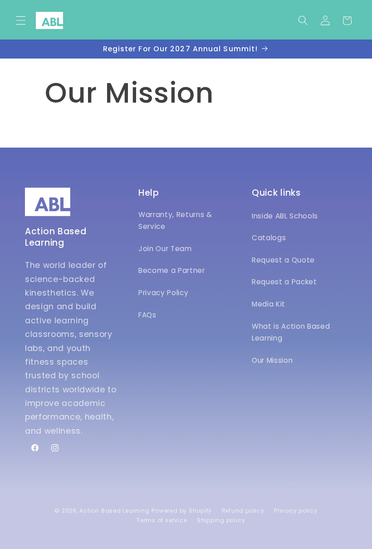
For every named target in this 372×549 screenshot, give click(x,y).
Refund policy (243, 510)
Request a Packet (284, 282)
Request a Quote (283, 260)
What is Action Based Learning (291, 332)
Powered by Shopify (182, 510)
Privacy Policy (163, 292)
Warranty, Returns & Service (175, 221)
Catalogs (269, 237)
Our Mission (272, 360)
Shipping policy (221, 520)
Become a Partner (171, 270)
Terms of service (162, 520)
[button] (21, 20)
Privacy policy (296, 510)
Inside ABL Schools (285, 216)
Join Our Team (165, 248)
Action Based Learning (114, 510)
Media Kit (268, 304)
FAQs (147, 315)
